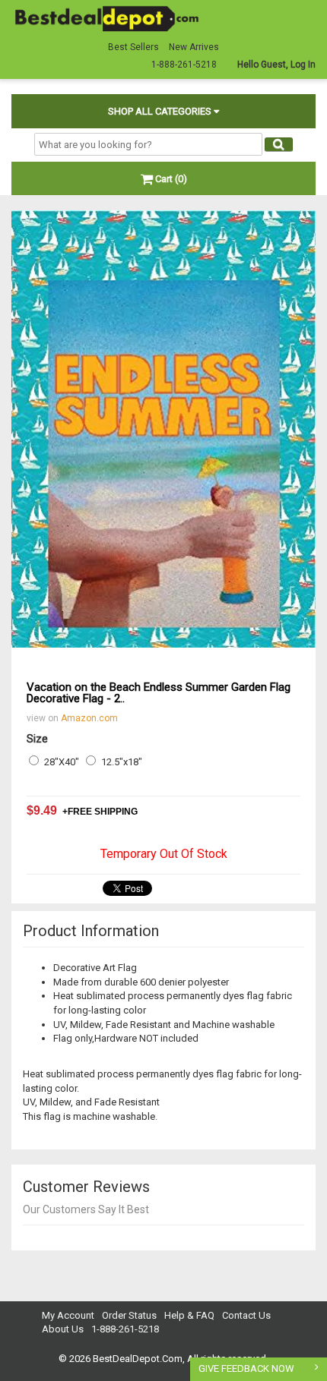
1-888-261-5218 (125, 1329)
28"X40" (61, 762)
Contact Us (246, 1315)
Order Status (129, 1315)
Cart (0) (170, 178)
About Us (63, 1329)
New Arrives (194, 47)
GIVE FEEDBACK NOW (246, 1368)
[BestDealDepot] (106, 18)
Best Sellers (133, 47)
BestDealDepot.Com (138, 1358)
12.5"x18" (121, 762)
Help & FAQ (189, 1315)
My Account (68, 1315)
